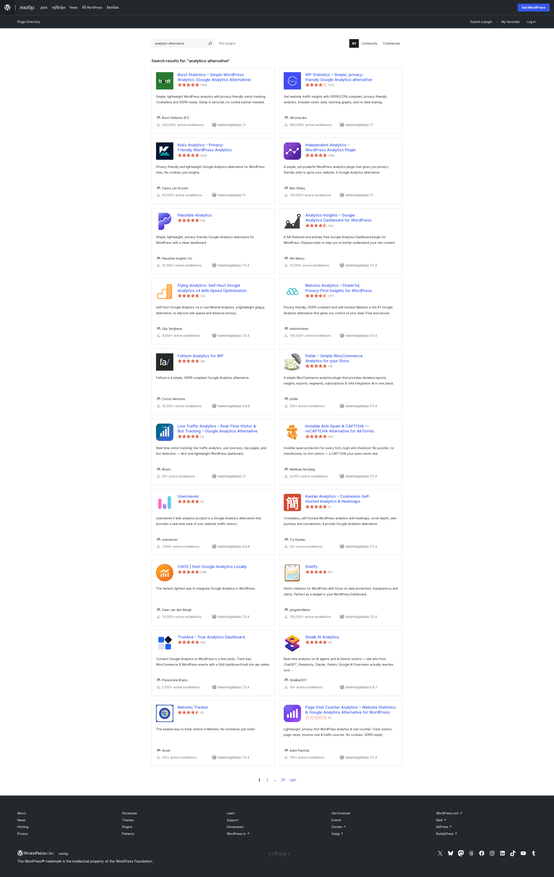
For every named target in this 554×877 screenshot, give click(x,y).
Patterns (128, 834)
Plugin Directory (28, 22)
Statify (311, 566)
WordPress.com (449, 813)
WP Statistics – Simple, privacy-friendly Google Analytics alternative (338, 77)
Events (336, 820)
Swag (337, 834)
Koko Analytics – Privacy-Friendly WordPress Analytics (205, 147)
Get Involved (341, 813)
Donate (339, 827)
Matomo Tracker (193, 707)
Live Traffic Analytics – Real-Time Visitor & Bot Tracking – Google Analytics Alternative (218, 428)
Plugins (127, 827)
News (21, 820)
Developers (235, 827)
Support (232, 820)
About (21, 813)
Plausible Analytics (195, 215)
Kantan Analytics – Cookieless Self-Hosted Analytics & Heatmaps (337, 499)
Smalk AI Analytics (322, 637)
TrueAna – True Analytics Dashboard (211, 637)
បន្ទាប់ (293, 780)
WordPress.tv (238, 834)
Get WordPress (534, 7)
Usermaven (188, 496)
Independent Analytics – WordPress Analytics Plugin (330, 147)
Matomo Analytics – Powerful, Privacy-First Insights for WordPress (338, 288)
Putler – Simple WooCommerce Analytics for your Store (334, 358)
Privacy (22, 834)
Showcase (129, 813)
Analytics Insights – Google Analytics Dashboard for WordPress (338, 217)
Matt (441, 820)
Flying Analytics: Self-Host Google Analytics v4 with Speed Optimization (212, 288)
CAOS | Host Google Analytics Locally (212, 566)
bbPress (444, 827)
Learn (231, 813)
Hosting (22, 827)
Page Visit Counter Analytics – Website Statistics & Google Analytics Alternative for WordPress (350, 709)
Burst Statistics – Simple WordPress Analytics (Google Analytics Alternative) (214, 77)
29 (283, 780)
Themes (128, 820)
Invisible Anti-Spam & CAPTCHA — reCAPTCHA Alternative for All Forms (339, 428)
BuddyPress (446, 834)
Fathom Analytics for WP (200, 356)
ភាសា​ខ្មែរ (63, 853)
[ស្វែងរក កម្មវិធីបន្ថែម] (210, 43)
